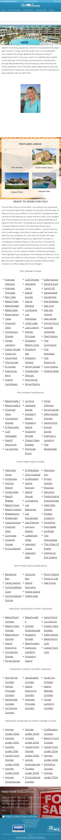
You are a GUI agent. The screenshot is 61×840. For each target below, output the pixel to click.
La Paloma (31, 500)
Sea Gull (49, 305)
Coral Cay (10, 353)
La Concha (11, 448)
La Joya (29, 400)
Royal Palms (32, 384)
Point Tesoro (51, 574)
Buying (51, 10)
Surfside (49, 531)
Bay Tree (10, 296)
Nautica (49, 487)
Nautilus (49, 491)
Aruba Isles (11, 491)
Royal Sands (51, 409)
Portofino (49, 522)
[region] (30, 33)
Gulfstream (32, 478)
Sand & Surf (51, 283)
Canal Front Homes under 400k (12, 760)
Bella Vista (11, 310)
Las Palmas (32, 522)
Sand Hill (49, 288)
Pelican (29, 375)
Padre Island (32, 591)
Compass (10, 535)
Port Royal (31, 379)
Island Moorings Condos (30, 691)
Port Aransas (28, 10)
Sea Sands (50, 318)
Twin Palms (51, 366)
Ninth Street (32, 366)
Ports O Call (51, 578)
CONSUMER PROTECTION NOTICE (36, 837)
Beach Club (12, 505)
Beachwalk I (32, 643)
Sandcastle (50, 292)
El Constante (12, 548)
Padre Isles (31, 595)
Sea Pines (50, 582)
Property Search (14, 10)
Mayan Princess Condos (10, 691)
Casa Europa (12, 522)
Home (3, 10)
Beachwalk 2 (12, 405)
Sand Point (50, 422)
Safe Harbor (51, 279)
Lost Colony (32, 327)
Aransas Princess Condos (30, 704)
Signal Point (51, 323)
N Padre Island (41, 10)
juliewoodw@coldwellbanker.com (9, 1)
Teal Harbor (51, 336)
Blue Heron (12, 314)
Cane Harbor (13, 582)
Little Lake (31, 323)
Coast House (12, 349)
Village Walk (51, 371)
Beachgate (11, 301)
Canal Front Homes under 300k (32, 751)
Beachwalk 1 (12, 400)
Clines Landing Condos (49, 704)
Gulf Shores (32, 279)
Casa (8, 318)
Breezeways (12, 513)
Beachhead (12, 305)
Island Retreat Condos (48, 691)
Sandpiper (50, 296)
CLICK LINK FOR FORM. (21, 837)
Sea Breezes (51, 301)
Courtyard (11, 357)
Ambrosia (11, 478)
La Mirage (31, 310)
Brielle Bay (11, 518)
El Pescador (12, 427)
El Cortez (10, 366)
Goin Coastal (32, 474)
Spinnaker (50, 526)
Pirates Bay (32, 371)
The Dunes (11, 362)
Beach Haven (13, 509)
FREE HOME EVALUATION (21, 816)
